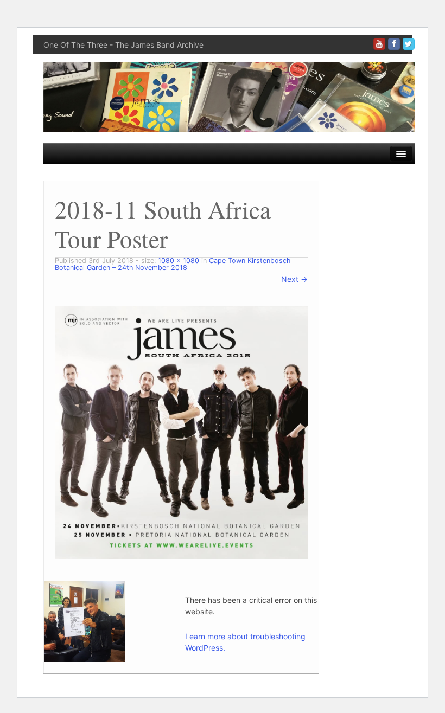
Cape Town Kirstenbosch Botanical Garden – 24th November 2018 (172, 264)
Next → (294, 279)
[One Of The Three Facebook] (394, 44)
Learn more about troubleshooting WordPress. (245, 642)
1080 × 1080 (178, 260)
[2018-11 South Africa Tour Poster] (181, 431)
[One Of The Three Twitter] (409, 44)
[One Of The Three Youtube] (379, 44)
